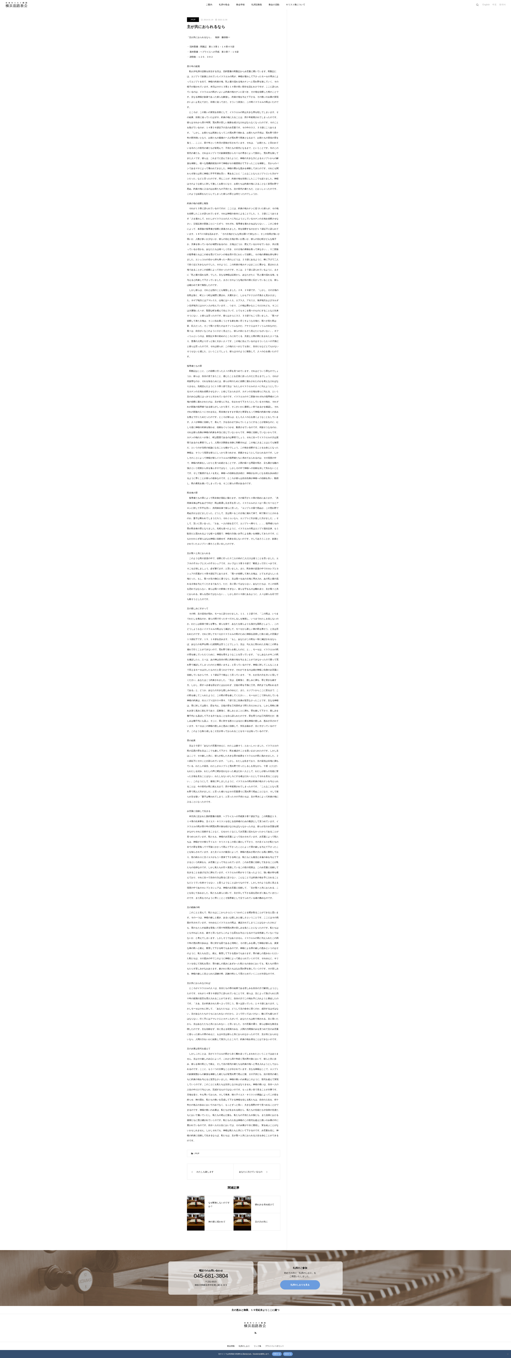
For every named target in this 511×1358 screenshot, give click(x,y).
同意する (276, 1354)
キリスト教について (295, 4)
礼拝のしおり (244, 1346)
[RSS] (255, 1333)
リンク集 (257, 1346)
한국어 (502, 4)
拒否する (287, 1354)
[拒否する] (507, 1354)
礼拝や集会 (224, 4)
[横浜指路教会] (17, 4)
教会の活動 (274, 4)
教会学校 (240, 4)
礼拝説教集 (256, 4)
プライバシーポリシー (274, 1346)
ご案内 (209, 4)
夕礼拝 (193, 19)
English (486, 4)
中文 (494, 4)
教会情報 (231, 1346)
